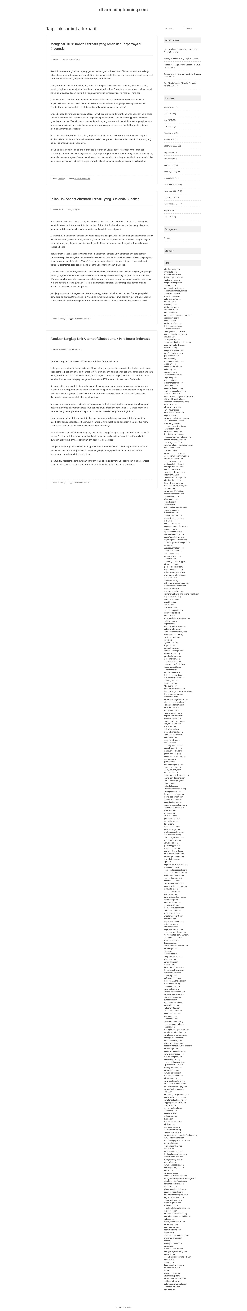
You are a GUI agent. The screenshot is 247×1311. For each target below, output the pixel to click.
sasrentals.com (170, 558)
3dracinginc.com (170, 686)
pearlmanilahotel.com (173, 366)
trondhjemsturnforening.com (176, 1181)
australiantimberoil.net (173, 431)
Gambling (61, 179)
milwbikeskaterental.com (174, 853)
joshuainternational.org (173, 1021)
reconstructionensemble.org (175, 886)
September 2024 (171, 204)
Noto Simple (126, 1307)
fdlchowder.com (170, 1078)
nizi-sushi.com (169, 813)
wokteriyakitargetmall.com (175, 572)
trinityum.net (169, 1148)
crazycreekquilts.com (172, 724)
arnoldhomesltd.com (172, 469)
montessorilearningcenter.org (176, 1194)
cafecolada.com (170, 669)
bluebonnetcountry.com (174, 361)
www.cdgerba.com (171, 1173)
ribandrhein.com (170, 602)
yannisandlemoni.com (173, 515)
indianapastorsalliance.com (175, 932)
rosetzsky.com (170, 759)
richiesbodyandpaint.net (174, 277)
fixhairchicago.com (171, 940)
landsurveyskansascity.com (175, 1062)
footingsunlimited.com (173, 1067)
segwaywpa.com (171, 975)
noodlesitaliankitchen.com (175, 345)
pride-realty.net (170, 1219)
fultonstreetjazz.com (172, 407)
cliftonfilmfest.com (171, 475)
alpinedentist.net (171, 380)
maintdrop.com (170, 369)
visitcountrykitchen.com (174, 837)
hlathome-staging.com (173, 569)
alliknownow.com (171, 696)
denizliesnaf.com (171, 943)
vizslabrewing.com (171, 510)
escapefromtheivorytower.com (176, 456)
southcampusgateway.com (175, 391)
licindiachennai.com (172, 280)
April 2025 (168, 158)
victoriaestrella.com (172, 905)
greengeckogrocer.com (173, 567)
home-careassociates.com (175, 626)
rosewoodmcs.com (172, 1127)
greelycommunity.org (172, 753)
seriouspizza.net (170, 954)
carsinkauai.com (170, 1211)
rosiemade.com (170, 529)
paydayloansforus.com (173, 323)
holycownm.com (170, 894)
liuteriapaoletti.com (172, 867)
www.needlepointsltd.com (174, 1081)
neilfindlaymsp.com (172, 913)
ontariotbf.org (169, 337)
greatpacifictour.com (172, 902)
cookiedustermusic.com (174, 883)
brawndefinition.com (172, 718)
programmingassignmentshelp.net (178, 315)
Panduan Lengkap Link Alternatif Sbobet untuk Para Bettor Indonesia (100, 338)
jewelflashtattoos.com (173, 353)
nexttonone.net (170, 1016)
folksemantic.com (171, 499)
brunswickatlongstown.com (175, 805)
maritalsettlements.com (174, 851)
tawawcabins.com (171, 496)
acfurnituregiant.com (172, 296)
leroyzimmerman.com (173, 1238)
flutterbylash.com (171, 1224)
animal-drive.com (171, 962)
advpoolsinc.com (171, 926)
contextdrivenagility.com (174, 780)
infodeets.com (170, 285)
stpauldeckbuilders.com (173, 1064)
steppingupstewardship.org (175, 1102)
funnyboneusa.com (172, 880)
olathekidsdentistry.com (174, 534)
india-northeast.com (172, 461)
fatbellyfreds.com (171, 1162)
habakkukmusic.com (172, 1013)
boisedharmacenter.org (173, 634)
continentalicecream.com (174, 721)
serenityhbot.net (171, 1018)
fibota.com (168, 1170)
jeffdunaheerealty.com (173, 1040)
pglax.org (167, 862)
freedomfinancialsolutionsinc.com (178, 1046)
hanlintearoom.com (172, 1227)
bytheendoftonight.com (174, 650)
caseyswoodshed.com (173, 937)
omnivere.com (170, 301)
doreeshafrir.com (171, 772)
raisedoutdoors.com (172, 480)
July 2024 (167, 216)
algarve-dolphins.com (172, 840)
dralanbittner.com (171, 512)
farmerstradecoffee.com (174, 994)
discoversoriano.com (172, 672)
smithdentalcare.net (172, 1281)
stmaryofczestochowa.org (175, 788)
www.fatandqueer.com (173, 1056)
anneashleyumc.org (172, 1059)
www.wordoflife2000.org (174, 491)
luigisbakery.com (170, 1110)
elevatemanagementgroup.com (177, 1235)
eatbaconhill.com (171, 312)
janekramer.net (170, 810)
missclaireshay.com (172, 269)
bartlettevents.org (171, 410)
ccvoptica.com (170, 1105)
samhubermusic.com (172, 1286)
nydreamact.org (170, 347)
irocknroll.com (169, 488)
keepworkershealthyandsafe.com (177, 342)
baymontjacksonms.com (174, 856)
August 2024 (169, 210)
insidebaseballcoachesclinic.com (177, 1208)
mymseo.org (169, 1259)
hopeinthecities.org (172, 653)
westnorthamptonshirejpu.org (176, 401)
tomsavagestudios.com (173, 591)
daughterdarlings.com (173, 282)
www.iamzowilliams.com (174, 1138)
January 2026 (169, 139)
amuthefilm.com (170, 737)
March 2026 (169, 126)
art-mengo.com (170, 816)
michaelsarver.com (171, 564)
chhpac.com (169, 1262)
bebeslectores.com (172, 429)
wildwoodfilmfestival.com (174, 399)
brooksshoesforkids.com (174, 967)
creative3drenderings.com (174, 991)
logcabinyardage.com (172, 997)
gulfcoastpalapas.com (173, 978)
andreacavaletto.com (173, 629)
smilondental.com (171, 553)
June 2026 (168, 120)
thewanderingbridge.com (174, 794)
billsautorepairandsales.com (175, 1189)
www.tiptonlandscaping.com (175, 1100)
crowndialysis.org (171, 580)
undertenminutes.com (173, 299)
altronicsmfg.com (171, 309)
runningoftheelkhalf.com (174, 1037)
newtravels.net (170, 320)
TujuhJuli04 (76, 59)
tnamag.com (169, 964)
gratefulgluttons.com (172, 656)
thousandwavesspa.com (174, 908)
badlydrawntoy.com (172, 1008)
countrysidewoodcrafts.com (175, 331)
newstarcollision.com (172, 556)
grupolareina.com (171, 415)
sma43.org (168, 1092)
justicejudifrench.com (173, 791)
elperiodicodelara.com (173, 274)
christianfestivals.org (172, 834)
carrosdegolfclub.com (173, 442)
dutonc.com (169, 824)
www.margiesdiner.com (173, 1075)
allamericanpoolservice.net (175, 585)
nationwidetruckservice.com (175, 897)
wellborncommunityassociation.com (179, 396)
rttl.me (166, 1270)
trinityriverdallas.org (172, 613)
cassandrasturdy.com (172, 661)
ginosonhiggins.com (172, 845)
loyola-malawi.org (171, 642)
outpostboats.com (171, 648)
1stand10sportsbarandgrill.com (177, 542)
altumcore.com (170, 959)
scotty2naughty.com (172, 770)
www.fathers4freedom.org (175, 1032)
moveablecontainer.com (174, 412)
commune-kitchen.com (173, 734)
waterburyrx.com (171, 924)
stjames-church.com (172, 767)
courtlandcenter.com (172, 910)
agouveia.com (169, 1254)
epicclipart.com (170, 364)
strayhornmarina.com (173, 713)
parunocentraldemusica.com (175, 1175)
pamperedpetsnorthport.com (176, 526)
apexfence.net (169, 1289)
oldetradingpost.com (172, 423)
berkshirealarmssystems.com (176, 507)
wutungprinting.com (172, 848)
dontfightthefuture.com (174, 466)
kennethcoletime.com (173, 799)
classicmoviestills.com (173, 667)
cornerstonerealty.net (173, 1132)
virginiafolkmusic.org (172, 596)
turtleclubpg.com (171, 899)
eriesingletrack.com (172, 523)
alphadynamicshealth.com (174, 1221)
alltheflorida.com (171, 1205)
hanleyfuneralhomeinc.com (175, 537)
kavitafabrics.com (171, 889)
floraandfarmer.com (172, 447)
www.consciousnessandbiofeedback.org (180, 1135)
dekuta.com (169, 1119)
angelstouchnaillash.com (174, 548)
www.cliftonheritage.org (174, 1089)
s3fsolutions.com (171, 450)
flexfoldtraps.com (171, 1048)
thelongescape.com (172, 826)
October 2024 (169, 197)
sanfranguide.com (171, 680)
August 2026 (169, 107)
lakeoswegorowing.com (173, 1248)
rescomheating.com (172, 1273)
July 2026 (167, 113)
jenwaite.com (169, 1232)
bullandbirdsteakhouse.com (175, 1083)
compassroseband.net (173, 956)
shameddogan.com (172, 986)
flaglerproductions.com (173, 715)
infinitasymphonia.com (173, 745)
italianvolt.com (170, 504)
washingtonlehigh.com (173, 1108)
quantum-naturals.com (173, 1192)
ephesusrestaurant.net (173, 1156)
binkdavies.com (170, 726)
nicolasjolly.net (170, 742)
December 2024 (170, 184)
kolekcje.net (169, 604)
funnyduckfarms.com (172, 1230)
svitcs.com (168, 951)
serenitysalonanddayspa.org (175, 291)
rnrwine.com (169, 1246)
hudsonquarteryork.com (174, 1167)
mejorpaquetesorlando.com (175, 539)
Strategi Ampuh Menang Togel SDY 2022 (181, 58)
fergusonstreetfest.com (174, 1197)
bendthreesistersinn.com (174, 875)
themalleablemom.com (173, 797)
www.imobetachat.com (173, 1002)
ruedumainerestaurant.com (175, 756)
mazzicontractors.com (173, 1151)
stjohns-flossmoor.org (173, 878)
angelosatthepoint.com (173, 929)
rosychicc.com (169, 645)
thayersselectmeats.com (174, 970)
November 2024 (170, 191)
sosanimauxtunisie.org (173, 374)
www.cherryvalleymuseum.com (176, 418)
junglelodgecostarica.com (174, 832)
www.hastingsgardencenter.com (177, 1140)
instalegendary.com (172, 339)
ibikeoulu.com (169, 783)
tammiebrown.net (171, 821)
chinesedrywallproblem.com (175, 872)
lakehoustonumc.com (173, 1010)
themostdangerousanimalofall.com (178, 691)
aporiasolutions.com (172, 972)
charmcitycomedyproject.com (176, 775)
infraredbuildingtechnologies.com (177, 437)
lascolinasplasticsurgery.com (175, 1086)
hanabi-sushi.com (171, 1113)
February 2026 (170, 133)
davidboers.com (170, 1000)
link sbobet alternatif (82, 179)
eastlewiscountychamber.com (176, 699)
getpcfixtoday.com (171, 355)
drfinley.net (168, 1240)
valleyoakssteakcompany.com (176, 935)
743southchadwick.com (173, 458)
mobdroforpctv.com (172, 659)
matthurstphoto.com (173, 1202)
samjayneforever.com (173, 1200)
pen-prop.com (169, 1027)
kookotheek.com (171, 385)
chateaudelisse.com (172, 393)
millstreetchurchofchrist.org (175, 1213)
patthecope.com (171, 948)
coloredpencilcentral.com (174, 472)
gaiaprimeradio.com (172, 818)
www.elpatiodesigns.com (174, 1165)
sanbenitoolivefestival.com (175, 664)
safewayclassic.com (172, 328)
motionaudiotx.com (172, 1267)
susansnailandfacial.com (174, 1024)
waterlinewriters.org (172, 983)
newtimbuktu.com (171, 307)
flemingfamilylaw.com (173, 1243)
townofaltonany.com (172, 859)
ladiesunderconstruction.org (175, 426)
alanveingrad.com (171, 843)
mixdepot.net (169, 1124)
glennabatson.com (171, 710)
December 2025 (170, 146)
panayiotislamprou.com (173, 388)
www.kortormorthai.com (174, 1054)
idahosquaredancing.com (174, 493)
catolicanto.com (170, 607)
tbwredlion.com (170, 1186)
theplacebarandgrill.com (174, 921)
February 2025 (170, 171)
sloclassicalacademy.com (174, 705)
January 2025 (169, 178)
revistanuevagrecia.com (173, 764)
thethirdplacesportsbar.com (175, 1154)
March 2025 (169, 165)
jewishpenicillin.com (172, 588)
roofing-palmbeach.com (174, 464)
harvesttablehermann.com (175, 439)
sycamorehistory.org (172, 1129)
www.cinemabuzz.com (173, 1121)
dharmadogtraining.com (123, 9)
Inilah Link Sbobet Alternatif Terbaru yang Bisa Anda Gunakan (95, 199)
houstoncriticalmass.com (174, 688)
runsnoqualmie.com (172, 1070)
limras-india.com (170, 272)
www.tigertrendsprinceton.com (176, 1029)
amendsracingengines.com (175, 1051)
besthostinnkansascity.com (175, 1278)
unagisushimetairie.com (173, 350)
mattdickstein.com (171, 1005)
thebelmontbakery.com (173, 326)
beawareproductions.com (174, 778)
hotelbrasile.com (171, 404)
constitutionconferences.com (176, 945)
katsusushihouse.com (173, 751)
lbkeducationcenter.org (173, 610)
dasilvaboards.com (171, 707)
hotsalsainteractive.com (174, 288)
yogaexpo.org (169, 623)
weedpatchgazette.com (174, 518)
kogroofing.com (170, 377)
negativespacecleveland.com (176, 864)
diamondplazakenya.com (174, 1184)
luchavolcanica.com (172, 891)
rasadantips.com (171, 304)
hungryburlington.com (173, 802)
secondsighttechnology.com (175, 561)
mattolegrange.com (172, 829)
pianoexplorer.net (171, 1143)
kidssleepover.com (171, 318)
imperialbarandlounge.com (175, 477)
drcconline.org (169, 918)
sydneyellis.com (170, 577)
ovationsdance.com (172, 599)
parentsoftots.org (171, 989)
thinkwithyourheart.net (173, 483)
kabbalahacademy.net (173, 550)
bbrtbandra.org (170, 358)
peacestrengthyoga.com (174, 1043)
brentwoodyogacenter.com (175, 1097)
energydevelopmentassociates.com (178, 445)
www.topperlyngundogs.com (175, 1035)
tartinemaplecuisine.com (174, 807)
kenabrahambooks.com (173, 732)
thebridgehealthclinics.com (175, 981)
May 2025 (168, 152)
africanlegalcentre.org (173, 748)
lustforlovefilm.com (172, 740)
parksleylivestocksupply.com (175, 632)
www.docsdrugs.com (172, 1073)
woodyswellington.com (173, 1159)
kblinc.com (168, 521)
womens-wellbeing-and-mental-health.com (182, 594)
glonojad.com (169, 761)
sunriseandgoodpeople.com (175, 870)
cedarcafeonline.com (172, 293)
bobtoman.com (170, 372)
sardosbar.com (170, 502)
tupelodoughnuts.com (173, 531)
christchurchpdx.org (172, 729)
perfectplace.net (170, 615)
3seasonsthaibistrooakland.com (177, 618)
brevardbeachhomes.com (174, 453)
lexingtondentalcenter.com (175, 575)
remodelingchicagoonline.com (176, 1094)
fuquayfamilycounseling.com (175, 1251)
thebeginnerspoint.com (173, 675)
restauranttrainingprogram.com (177, 583)
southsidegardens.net (173, 1146)
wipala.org (168, 640)
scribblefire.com (170, 621)
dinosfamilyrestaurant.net (174, 434)
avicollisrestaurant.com (173, 916)
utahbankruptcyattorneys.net (176, 485)
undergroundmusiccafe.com (175, 1284)
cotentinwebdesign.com (174, 420)
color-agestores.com (172, 637)
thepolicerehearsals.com (174, 694)
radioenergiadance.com (173, 383)
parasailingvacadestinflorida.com (177, 1216)
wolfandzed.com (170, 1116)
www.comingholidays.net (174, 678)
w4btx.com (168, 545)
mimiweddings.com (172, 1276)
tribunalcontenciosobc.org (175, 702)
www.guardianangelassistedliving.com (179, 1178)
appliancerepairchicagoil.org (175, 334)
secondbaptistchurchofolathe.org (178, 1257)
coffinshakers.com (171, 786)
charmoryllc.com (170, 683)
